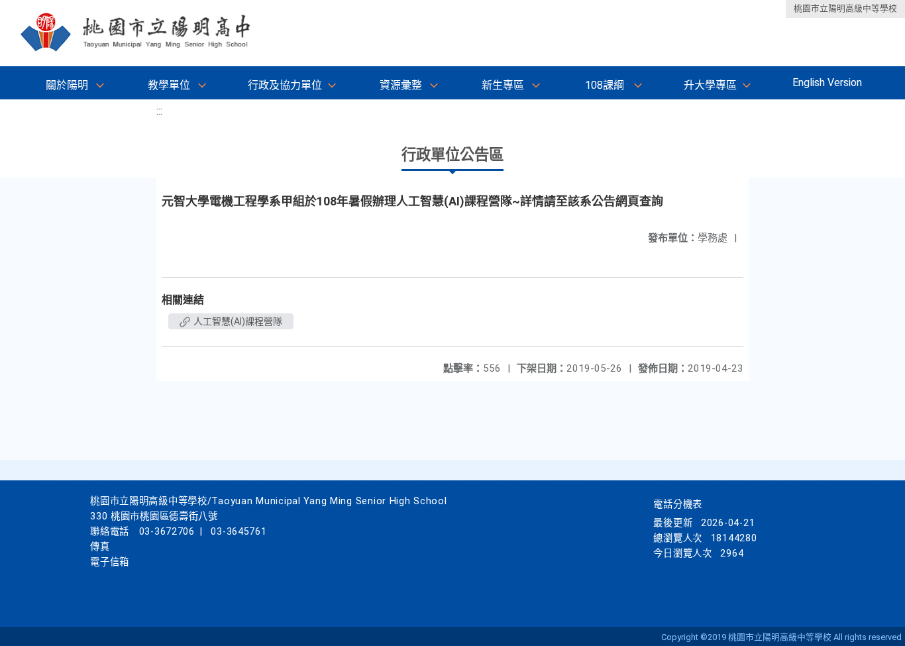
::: (159, 111)
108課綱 (604, 85)
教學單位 (169, 85)
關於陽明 (67, 85)
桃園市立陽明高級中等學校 (845, 8)
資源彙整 (401, 85)
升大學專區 (710, 85)
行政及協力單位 (285, 85)
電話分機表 (677, 504)
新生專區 (503, 85)
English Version (827, 82)
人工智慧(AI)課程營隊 (236, 321)
